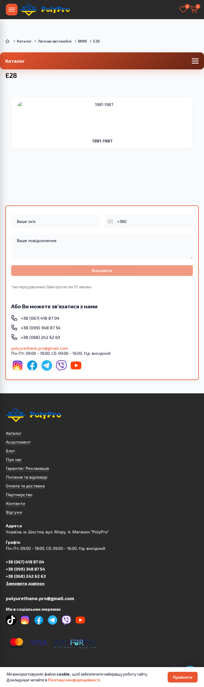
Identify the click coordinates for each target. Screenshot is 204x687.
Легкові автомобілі (55, 41)
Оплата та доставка (25, 485)
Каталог (24, 41)
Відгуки (14, 512)
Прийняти (182, 677)
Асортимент (18, 441)
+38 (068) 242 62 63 (26, 576)
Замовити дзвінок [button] (25, 583)
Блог (10, 450)
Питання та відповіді (26, 476)
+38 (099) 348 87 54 (25, 568)
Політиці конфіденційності (74, 679)
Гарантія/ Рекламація (27, 468)
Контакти (15, 503)
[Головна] (8, 41)
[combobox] (111, 221)
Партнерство (19, 494)
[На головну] (45, 9)
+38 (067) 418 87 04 (25, 561)
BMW (82, 41)
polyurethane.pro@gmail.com (39, 348)
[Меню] (12, 9)
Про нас (14, 459)
